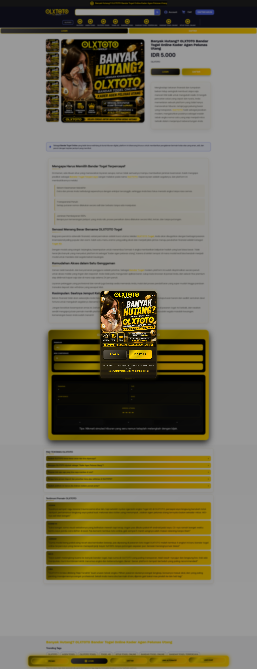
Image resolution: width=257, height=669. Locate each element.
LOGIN (115, 354)
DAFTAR (140, 354)
